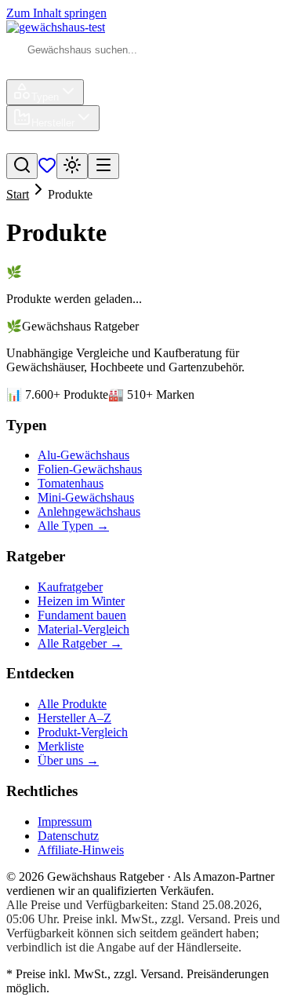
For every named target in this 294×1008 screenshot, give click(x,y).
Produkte (47, 72)
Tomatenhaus (70, 483)
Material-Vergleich (83, 629)
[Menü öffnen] (103, 166)
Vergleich (48, 145)
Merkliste (61, 746)
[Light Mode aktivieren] (72, 166)
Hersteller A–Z (74, 718)
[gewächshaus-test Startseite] (55, 27)
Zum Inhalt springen (56, 13)
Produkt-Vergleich (83, 732)
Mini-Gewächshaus (86, 497)
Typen (45, 97)
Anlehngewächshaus (89, 511)
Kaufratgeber (70, 586)
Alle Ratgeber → (80, 643)
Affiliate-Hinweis (81, 849)
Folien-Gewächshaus (90, 469)
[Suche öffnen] (22, 166)
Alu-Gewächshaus (83, 455)
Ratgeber (113, 145)
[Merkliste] (47, 170)
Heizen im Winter (81, 601)
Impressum (65, 821)
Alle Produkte (72, 703)
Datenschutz (68, 835)
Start (17, 194)
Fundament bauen (82, 615)
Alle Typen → (73, 525)
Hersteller (52, 123)
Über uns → (68, 760)
